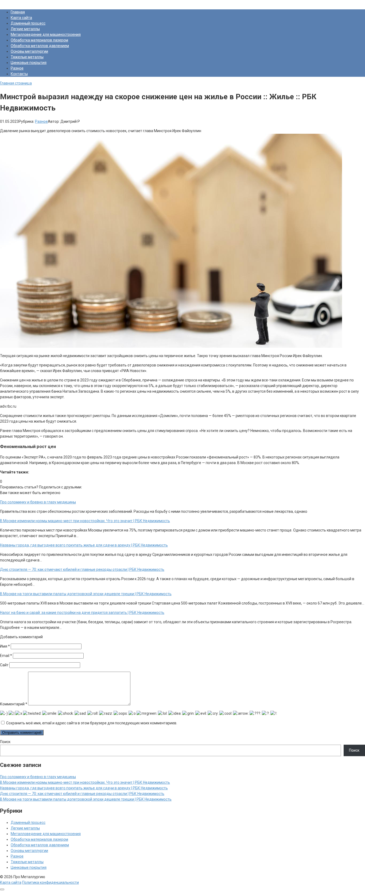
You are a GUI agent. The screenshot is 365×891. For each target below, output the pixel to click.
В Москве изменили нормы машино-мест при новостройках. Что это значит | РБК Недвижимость (85, 782)
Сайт (4, 665)
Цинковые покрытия (28, 62)
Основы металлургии (29, 51)
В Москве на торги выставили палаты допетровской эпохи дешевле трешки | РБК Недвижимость (86, 799)
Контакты (19, 74)
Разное (17, 68)
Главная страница (16, 83)
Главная (18, 12)
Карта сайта (21, 18)
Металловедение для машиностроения (46, 34)
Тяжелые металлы (27, 57)
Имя (5, 646)
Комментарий (13, 704)
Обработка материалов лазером (39, 40)
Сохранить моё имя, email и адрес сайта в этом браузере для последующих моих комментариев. (91, 723)
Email (6, 655)
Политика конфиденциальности (50, 882)
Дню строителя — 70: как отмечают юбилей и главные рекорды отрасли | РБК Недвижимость (82, 793)
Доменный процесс (28, 23)
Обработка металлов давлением (40, 46)
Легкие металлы (25, 29)
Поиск (5, 742)
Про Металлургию (16, 3)
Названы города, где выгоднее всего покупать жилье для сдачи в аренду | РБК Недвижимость (84, 788)
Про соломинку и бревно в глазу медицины (38, 777)
